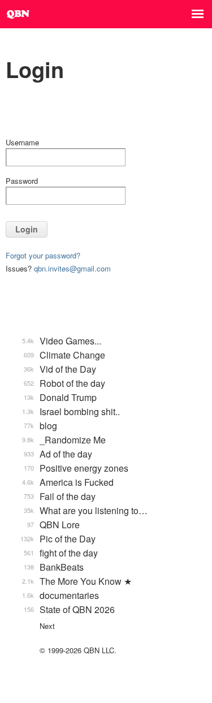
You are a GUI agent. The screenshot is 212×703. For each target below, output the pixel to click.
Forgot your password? (43, 255)
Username (22, 142)
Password (22, 181)
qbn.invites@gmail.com (72, 268)
